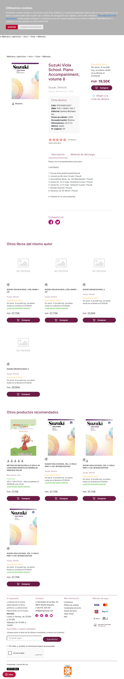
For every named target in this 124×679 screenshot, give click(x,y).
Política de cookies (71, 605)
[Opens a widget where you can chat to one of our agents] (9, 675)
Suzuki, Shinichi (13, 297)
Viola (32, 36)
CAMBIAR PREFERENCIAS (30, 27)
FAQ (65, 617)
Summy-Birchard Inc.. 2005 (60, 91)
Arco (25, 36)
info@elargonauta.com (44, 611)
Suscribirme (52, 639)
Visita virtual (69, 614)
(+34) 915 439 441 (43, 608)
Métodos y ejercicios (11, 36)
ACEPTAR (12, 27)
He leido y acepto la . (32, 646)
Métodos (42, 36)
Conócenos (68, 602)
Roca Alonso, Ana (13, 475)
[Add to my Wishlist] (93, 96)
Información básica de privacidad (41, 646)
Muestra (19, 103)
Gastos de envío (70, 611)
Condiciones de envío (72, 608)
